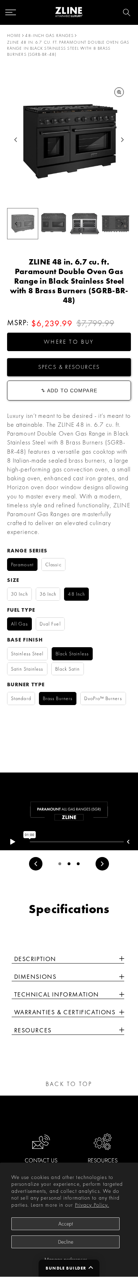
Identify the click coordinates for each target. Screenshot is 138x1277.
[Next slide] (122, 140)
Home (14, 35)
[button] (69, 342)
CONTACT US (41, 1160)
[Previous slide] (35, 864)
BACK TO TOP (69, 1084)
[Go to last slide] (16, 140)
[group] (22, 223)
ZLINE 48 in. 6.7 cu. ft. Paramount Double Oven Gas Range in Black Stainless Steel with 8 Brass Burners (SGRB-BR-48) (68, 48)
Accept (65, 1223)
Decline (65, 1241)
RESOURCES (102, 1160)
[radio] (22, 564)
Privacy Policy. (92, 1204)
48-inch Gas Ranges (49, 35)
